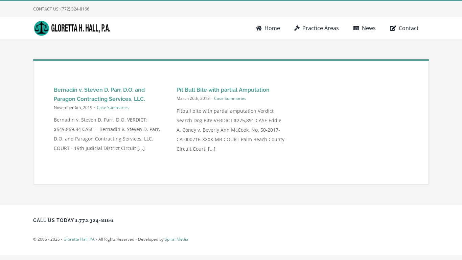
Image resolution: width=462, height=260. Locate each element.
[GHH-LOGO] (73, 22)
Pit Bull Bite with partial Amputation (223, 90)
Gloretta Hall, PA (79, 239)
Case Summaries (113, 107)
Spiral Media (176, 239)
